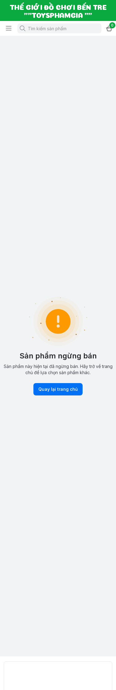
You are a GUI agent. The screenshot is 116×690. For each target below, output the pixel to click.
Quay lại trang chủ (58, 389)
